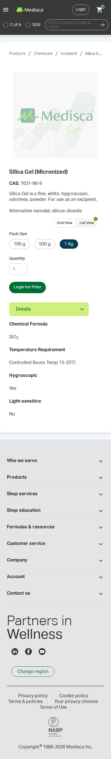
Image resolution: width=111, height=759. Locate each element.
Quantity (17, 259)
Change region (32, 671)
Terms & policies (25, 701)
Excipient (69, 54)
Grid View (64, 223)
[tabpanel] (55, 371)
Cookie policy (73, 696)
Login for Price (27, 287)
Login (81, 9)
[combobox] (70, 24)
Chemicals (43, 54)
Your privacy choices (76, 701)
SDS (36, 25)
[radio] (5, 25)
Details (23, 309)
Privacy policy (33, 696)
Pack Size (18, 234)
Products (17, 54)
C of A (15, 25)
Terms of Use (53, 707)
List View (87, 223)
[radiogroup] (21, 25)
